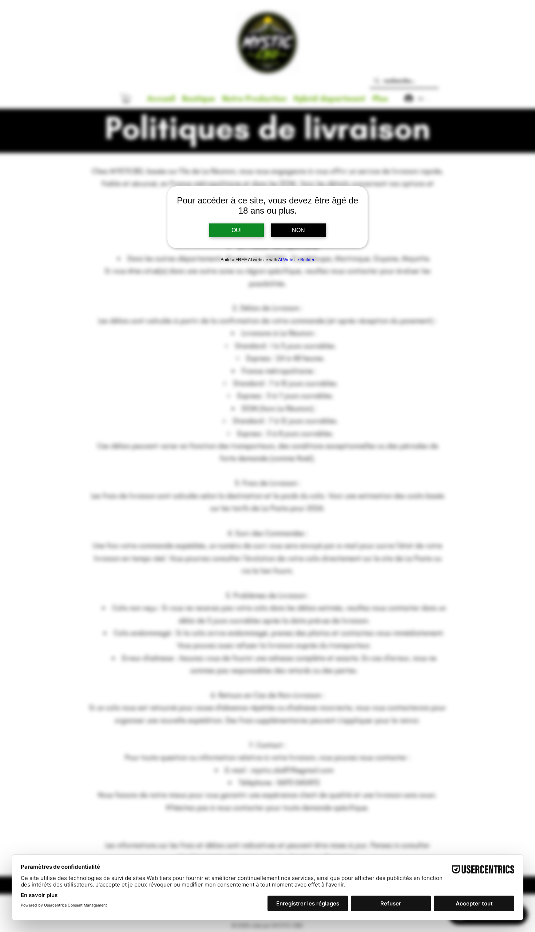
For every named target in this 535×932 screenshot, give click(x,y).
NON (298, 230)
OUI (236, 230)
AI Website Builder (296, 259)
